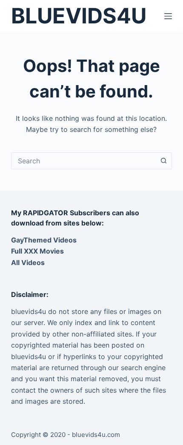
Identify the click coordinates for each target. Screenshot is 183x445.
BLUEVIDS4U (78, 16)
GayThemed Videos (44, 240)
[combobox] (83, 160)
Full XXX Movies (37, 251)
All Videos (28, 262)
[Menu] (168, 16)
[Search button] (163, 161)
